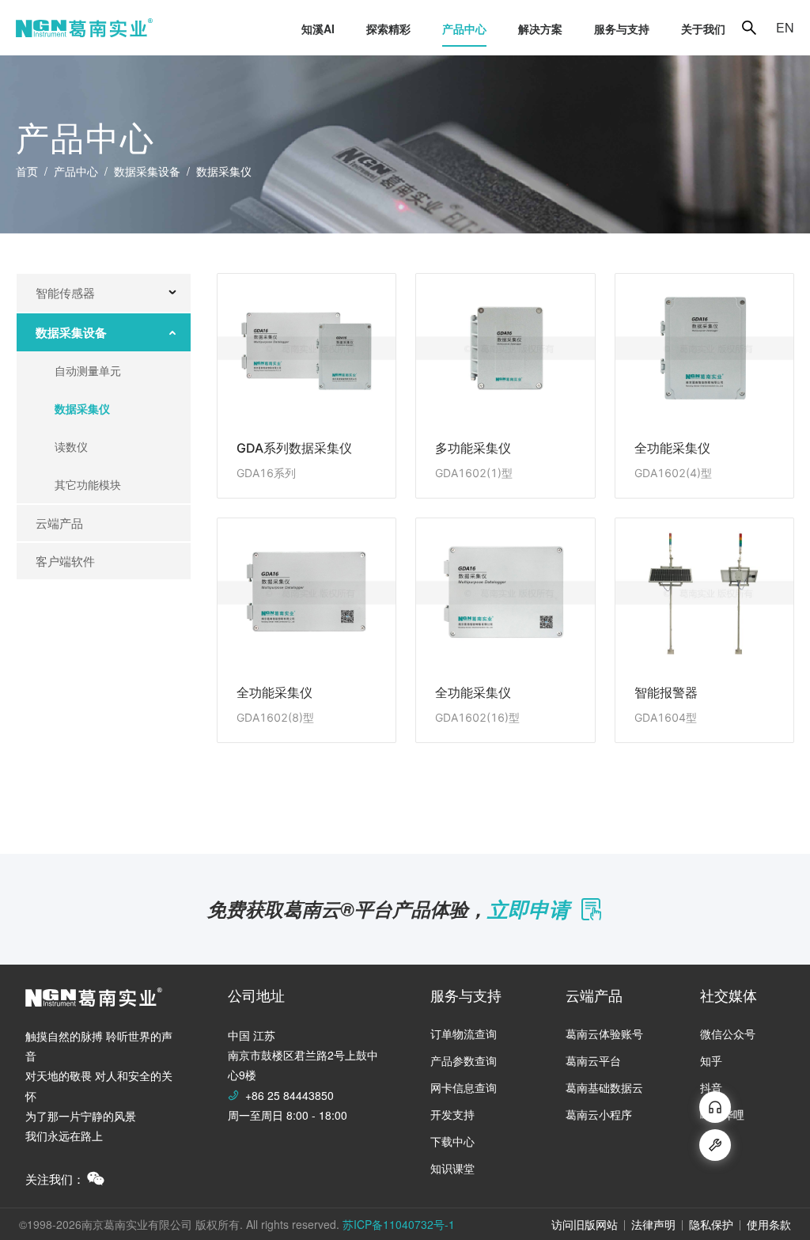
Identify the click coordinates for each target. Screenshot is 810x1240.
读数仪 (71, 446)
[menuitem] (318, 28)
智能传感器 (65, 292)
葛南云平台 (593, 1060)
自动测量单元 (88, 370)
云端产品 (59, 522)
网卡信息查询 (463, 1087)
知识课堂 (452, 1168)
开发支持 (452, 1114)
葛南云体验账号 (604, 1033)
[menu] (447, 28)
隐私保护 (711, 1224)
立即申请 (528, 908)
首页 (27, 171)
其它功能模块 (88, 484)
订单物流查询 (463, 1033)
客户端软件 (65, 560)
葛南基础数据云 (604, 1087)
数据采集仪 (82, 408)
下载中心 (452, 1141)
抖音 (711, 1087)
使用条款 (769, 1224)
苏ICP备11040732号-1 (399, 1224)
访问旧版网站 (584, 1224)
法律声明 (653, 1224)
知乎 (711, 1060)
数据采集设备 (147, 171)
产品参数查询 (463, 1060)
